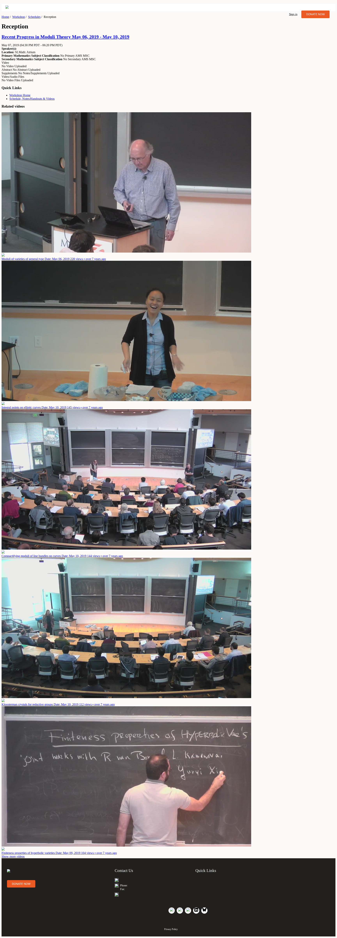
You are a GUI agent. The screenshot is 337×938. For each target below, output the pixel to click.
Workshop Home (19, 95)
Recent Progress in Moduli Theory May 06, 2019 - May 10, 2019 (65, 36)
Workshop (18, 17)
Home (5, 17)
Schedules (34, 17)
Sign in (293, 14)
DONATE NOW (315, 14)
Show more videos (13, 856)
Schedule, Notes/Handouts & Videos (32, 98)
